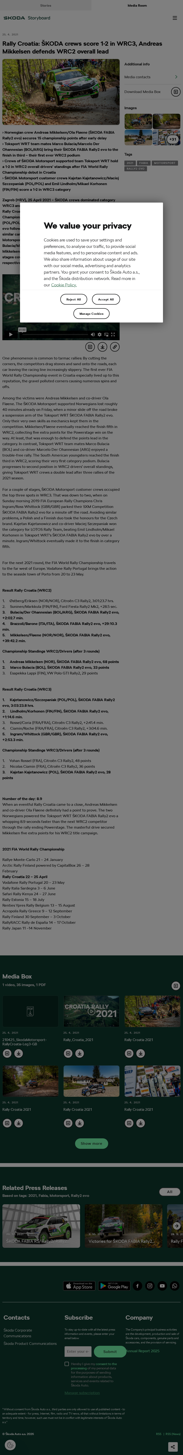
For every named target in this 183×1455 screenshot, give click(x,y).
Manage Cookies (91, 313)
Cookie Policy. (64, 284)
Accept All (106, 299)
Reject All (73, 299)
